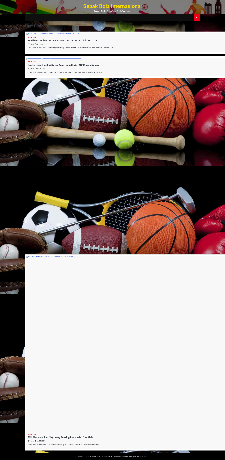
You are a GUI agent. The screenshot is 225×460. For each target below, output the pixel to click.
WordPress (142, 456)
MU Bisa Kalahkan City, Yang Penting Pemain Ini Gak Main (61, 437)
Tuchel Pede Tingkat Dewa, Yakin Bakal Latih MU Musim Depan (63, 65)
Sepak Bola (32, 37)
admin (32, 44)
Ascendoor (124, 456)
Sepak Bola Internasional (112, 6)
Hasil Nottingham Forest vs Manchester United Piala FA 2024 (62, 40)
